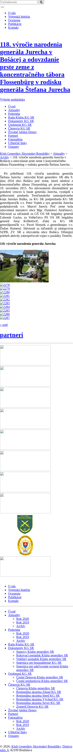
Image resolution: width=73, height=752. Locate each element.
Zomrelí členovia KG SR (32, 706)
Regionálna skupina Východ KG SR (39, 699)
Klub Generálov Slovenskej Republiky (36, 746)
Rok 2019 (22, 622)
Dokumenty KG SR (21, 121)
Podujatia (14, 113)
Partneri (13, 135)
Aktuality (14, 110)
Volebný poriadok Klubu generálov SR (41, 659)
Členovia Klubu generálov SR (35, 688)
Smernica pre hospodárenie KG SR (38, 662)
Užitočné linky (17, 143)
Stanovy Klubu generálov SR (35, 651)
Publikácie (14, 24)
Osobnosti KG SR (20, 124)
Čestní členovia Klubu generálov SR (39, 677)
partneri (11, 334)
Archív (20, 626)
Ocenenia (14, 20)
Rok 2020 (22, 618)
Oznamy (13, 146)
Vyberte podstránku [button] (12, 99)
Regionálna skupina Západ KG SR (38, 692)
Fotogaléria (15, 139)
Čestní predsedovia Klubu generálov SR (42, 681)
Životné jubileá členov (22, 132)
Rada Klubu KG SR (21, 117)
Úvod (11, 106)
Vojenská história (19, 16)
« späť (4, 324)
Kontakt (13, 27)
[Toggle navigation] (2, 7)
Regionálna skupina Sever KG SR (38, 703)
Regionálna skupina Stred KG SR (38, 695)
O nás (12, 13)
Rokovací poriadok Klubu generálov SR (42, 655)
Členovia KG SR (19, 128)
